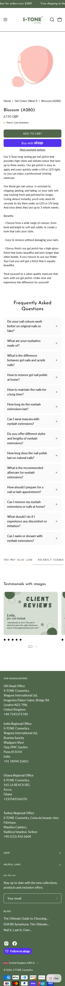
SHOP (7, 853)
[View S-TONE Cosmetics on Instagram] (6, 943)
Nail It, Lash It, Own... (18, 930)
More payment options (32, 149)
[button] (51, 19)
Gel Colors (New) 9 (26, 100)
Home (7, 100)
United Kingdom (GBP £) (22, 963)
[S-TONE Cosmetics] (32, 20)
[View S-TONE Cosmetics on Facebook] (14, 943)
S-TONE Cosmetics (23, 970)
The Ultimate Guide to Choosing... (26, 918)
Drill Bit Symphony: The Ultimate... (26, 924)
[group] (32, 4)
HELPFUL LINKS (12, 865)
